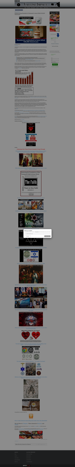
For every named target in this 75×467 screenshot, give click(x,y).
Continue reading (47, 236)
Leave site (27, 236)
